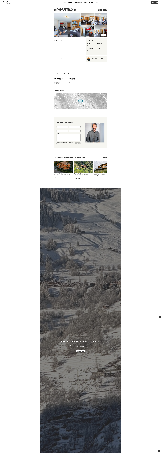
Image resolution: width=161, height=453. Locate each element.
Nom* (70, 125)
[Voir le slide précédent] (104, 157)
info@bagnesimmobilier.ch (96, 60)
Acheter (64, 2)
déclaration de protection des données (68, 142)
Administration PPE (78, 2)
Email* (58, 129)
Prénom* (58, 125)
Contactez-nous (154, 2)
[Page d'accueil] (7, 2)
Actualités (91, 2)
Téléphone (70, 129)
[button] (55, 93)
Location (70, 2)
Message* (58, 133)
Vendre (85, 2)
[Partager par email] (98, 10)
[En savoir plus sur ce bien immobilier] (63, 169)
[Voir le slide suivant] (106, 157)
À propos (96, 2)
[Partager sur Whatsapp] (101, 10)
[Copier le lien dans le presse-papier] (104, 10)
